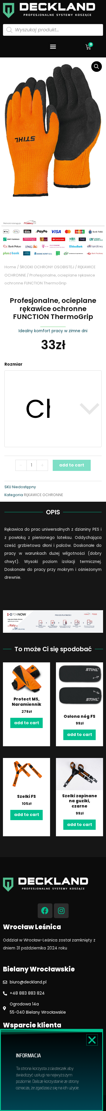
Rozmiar (13, 364)
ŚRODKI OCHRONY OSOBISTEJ (47, 266)
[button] (53, 46)
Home (10, 266)
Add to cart (71, 465)
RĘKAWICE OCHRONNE (43, 494)
